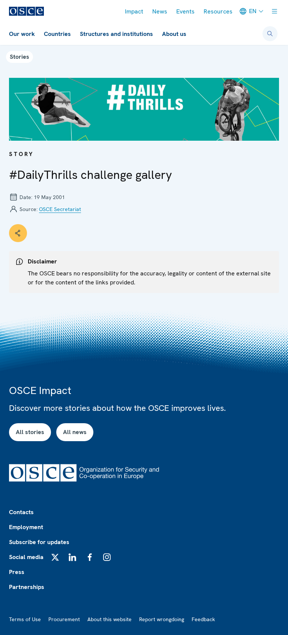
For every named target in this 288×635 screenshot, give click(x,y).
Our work (22, 34)
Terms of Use (25, 619)
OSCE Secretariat (60, 209)
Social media (26, 557)
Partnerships (26, 587)
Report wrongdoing (161, 619)
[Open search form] (270, 33)
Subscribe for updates (39, 542)
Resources (218, 11)
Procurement (64, 619)
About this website (109, 619)
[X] (55, 557)
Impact (134, 11)
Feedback (203, 619)
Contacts (21, 512)
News (159, 11)
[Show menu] (274, 11)
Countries (57, 34)
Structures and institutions (116, 34)
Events (185, 11)
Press (16, 572)
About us (174, 34)
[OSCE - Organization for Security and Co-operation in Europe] (26, 11)
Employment (26, 527)
